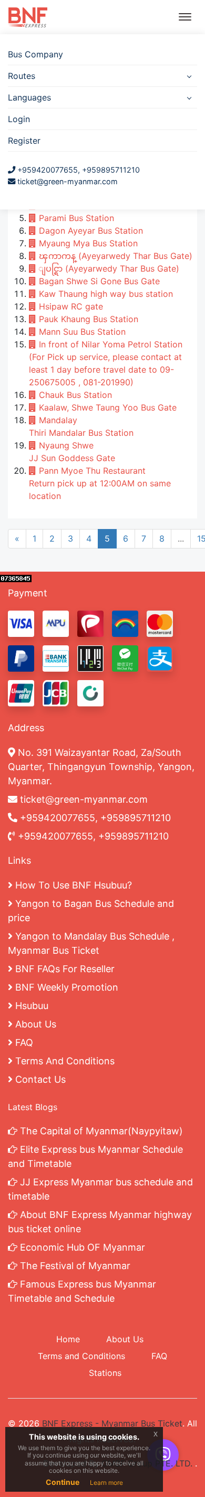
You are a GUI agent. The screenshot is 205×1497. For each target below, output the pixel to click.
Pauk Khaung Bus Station (87, 319)
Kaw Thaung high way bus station (104, 293)
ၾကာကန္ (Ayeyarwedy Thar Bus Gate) (114, 256)
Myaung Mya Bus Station (87, 243)
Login (19, 119)
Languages (29, 97)
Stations (105, 1373)
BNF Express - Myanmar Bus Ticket (112, 1423)
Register (24, 140)
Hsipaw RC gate (69, 306)
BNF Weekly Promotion (65, 987)
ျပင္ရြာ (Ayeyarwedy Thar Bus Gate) (107, 268)
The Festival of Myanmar (73, 1265)
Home (68, 1339)
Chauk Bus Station (74, 395)
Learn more (106, 1482)
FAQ (23, 1042)
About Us (34, 1024)
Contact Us (39, 1079)
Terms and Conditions (81, 1356)
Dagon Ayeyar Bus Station (89, 230)
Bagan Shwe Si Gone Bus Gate (98, 281)
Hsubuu (30, 1005)
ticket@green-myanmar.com (67, 181)
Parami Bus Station (75, 218)
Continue (62, 1482)
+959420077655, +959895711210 (77, 169)
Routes (21, 76)
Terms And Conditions (64, 1060)
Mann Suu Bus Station (81, 331)
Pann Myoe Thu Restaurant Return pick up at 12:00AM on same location (100, 483)
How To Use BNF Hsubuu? (72, 885)
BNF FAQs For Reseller (64, 968)
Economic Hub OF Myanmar (81, 1247)
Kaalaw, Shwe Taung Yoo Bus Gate (106, 407)
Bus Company (35, 54)
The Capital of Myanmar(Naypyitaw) (100, 1130)
